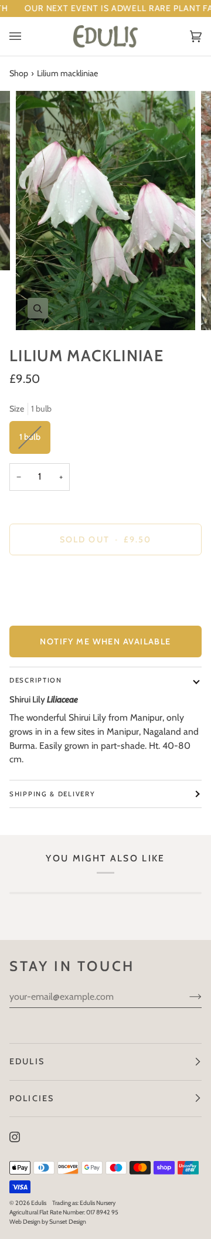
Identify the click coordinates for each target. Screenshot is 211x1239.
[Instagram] (14, 1137)
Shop (18, 73)
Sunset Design (67, 1222)
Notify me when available (105, 641)
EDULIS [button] (27, 1061)
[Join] (186, 996)
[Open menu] (27, 36)
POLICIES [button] (31, 1098)
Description (35, 680)
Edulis (38, 1203)
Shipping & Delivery (52, 794)
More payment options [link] (50, 610)
